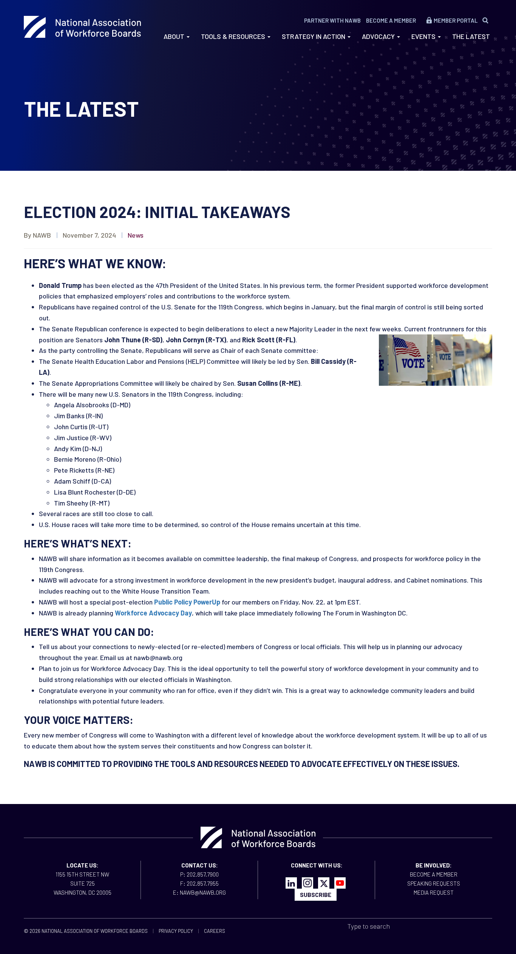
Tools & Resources (234, 36)
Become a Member (391, 20)
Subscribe (315, 894)
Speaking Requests (433, 883)
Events (424, 36)
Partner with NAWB (332, 20)
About (175, 36)
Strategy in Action (314, 36)
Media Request (434, 892)
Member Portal (455, 20)
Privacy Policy (176, 931)
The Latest (471, 36)
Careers (214, 931)
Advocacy (379, 36)
